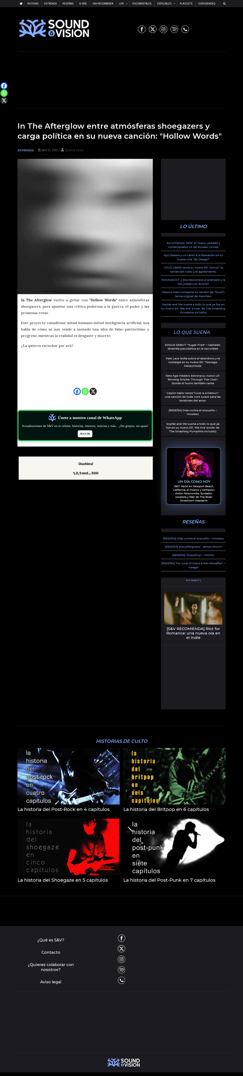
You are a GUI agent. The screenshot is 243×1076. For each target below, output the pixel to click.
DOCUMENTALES (142, 3)
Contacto (50, 952)
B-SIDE (83, 3)
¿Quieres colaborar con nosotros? (51, 967)
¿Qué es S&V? (50, 940)
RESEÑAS (68, 3)
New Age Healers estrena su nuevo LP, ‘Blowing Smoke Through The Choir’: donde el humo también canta (193, 379)
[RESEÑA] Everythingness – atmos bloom (193, 546)
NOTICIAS (33, 3)
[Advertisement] (121, 79)
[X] (93, 391)
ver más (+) (193, 580)
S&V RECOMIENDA (103, 3)
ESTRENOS (50, 3)
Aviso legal (50, 982)
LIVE (121, 3)
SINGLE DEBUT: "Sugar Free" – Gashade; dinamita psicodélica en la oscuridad (193, 346)
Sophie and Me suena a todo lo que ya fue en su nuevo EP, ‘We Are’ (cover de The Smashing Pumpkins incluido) (193, 308)
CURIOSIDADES (206, 3)
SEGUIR (85, 433)
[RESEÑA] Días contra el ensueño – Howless (193, 412)
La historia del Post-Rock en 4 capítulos (63, 809)
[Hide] (1, 107)
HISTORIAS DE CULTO (121, 741)
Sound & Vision (74, 150)
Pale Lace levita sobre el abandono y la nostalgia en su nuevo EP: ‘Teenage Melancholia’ (193, 362)
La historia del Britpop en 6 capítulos (166, 809)
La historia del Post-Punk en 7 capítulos (169, 880)
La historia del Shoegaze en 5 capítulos (62, 880)
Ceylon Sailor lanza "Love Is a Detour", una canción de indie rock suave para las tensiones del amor (193, 396)
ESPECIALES (164, 3)
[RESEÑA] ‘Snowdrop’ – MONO (193, 555)
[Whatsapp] (85, 391)
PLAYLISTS (186, 3)
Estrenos (25, 150)
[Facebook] (77, 391)
